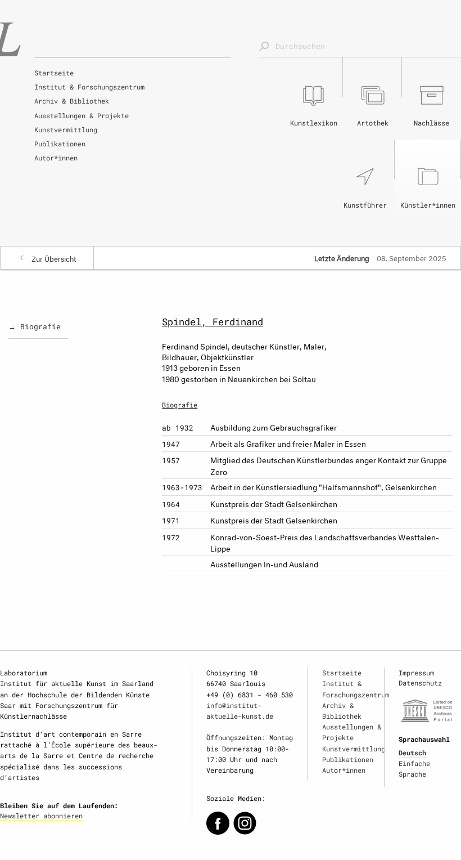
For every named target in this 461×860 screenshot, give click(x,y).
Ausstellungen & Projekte (81, 115)
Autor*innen (56, 157)
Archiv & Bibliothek (71, 100)
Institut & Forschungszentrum (89, 86)
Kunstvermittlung (65, 129)
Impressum (416, 672)
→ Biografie (34, 326)
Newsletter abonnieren (41, 815)
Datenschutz (420, 682)
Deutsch (412, 752)
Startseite (54, 72)
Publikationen (59, 143)
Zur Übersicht (53, 257)
